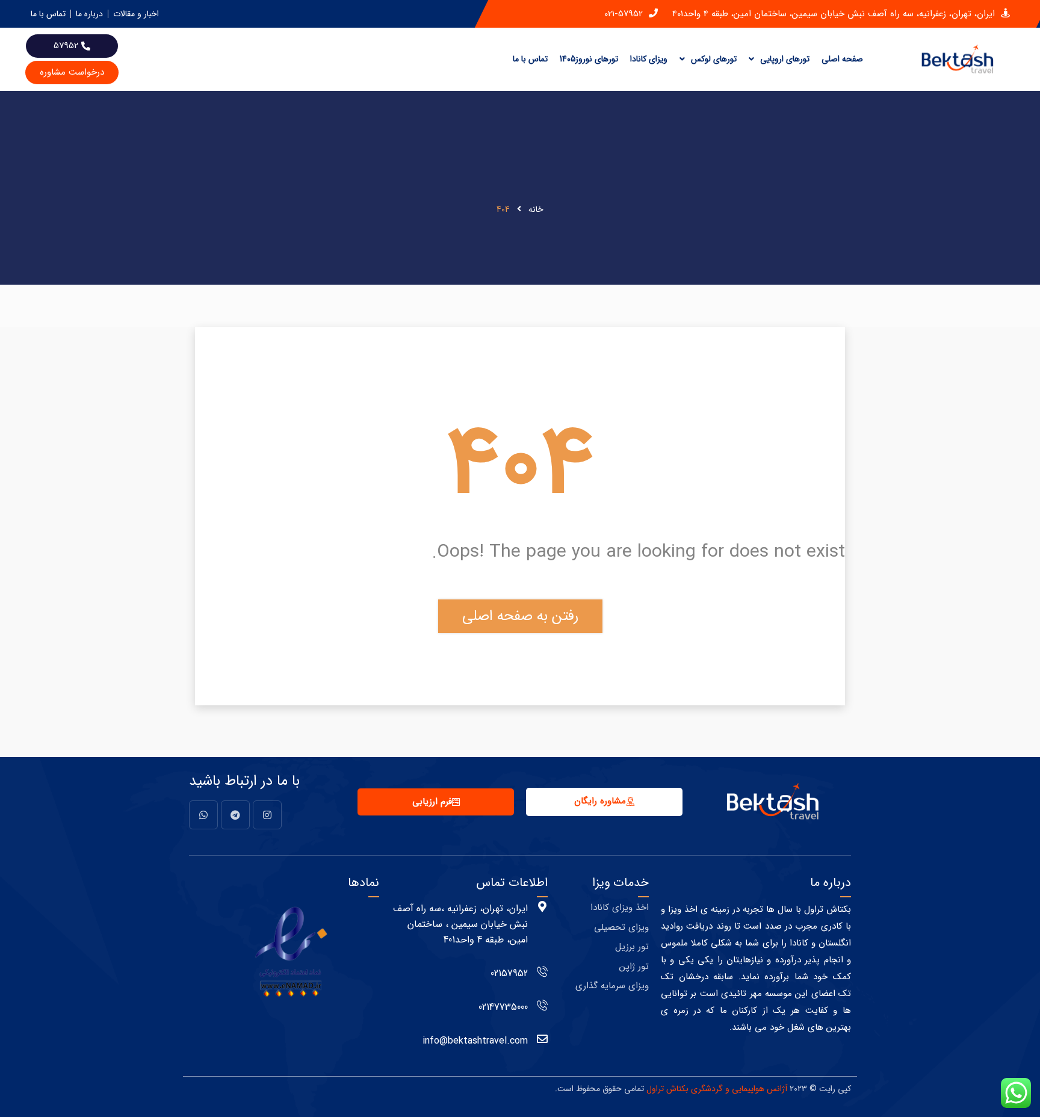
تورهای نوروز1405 (589, 59)
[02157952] (542, 971)
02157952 (509, 973)
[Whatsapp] (203, 814)
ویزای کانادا (648, 59)
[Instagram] (267, 814)
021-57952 (623, 14)
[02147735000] (542, 1005)
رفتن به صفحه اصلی (520, 616)
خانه (535, 209)
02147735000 (503, 1007)
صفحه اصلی (842, 59)
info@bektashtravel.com (475, 1040)
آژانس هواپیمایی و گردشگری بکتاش (726, 1088)
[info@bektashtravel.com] (542, 1038)
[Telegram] (235, 814)
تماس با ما (530, 59)
